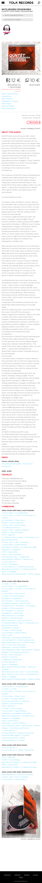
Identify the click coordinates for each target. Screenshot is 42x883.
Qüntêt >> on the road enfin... (13, 523)
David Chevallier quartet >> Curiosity (15, 735)
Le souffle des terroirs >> (11, 528)
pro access (33, 122)
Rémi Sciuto (6, 104)
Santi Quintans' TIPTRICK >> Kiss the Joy (17, 559)
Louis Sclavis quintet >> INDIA (13, 738)
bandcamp (7, 875)
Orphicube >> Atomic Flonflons (14, 647)
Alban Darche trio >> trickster (13, 616)
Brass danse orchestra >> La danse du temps (19, 569)
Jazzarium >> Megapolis (11, 550)
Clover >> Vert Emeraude (11, 554)
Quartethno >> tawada (10, 628)
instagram (17, 875)
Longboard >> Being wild (12, 660)
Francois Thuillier (8, 106)
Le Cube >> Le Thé (9, 584)
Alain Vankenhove (9, 108)
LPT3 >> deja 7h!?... (9, 535)
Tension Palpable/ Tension (13, 15)
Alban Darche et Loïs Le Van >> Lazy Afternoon (20, 674)
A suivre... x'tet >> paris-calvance (14, 525)
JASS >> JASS (7, 635)
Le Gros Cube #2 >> (9, 562)
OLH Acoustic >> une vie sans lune (15, 601)
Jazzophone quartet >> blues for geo (16, 603)
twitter (21, 877)
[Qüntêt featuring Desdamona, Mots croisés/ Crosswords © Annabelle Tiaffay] (21, 58)
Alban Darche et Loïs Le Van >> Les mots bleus (20, 672)
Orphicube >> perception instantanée (16, 638)
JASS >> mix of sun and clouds (13, 645)
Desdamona (6, 96)
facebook (26, 875)
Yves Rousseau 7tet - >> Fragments (15, 557)
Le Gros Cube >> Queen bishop (14, 545)
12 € (11, 85)
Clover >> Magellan (9, 572)
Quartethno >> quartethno (12, 598)
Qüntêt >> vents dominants (12, 532)
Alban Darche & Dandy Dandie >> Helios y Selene (21, 574)
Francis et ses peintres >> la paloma (15, 701)
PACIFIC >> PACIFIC (10, 657)
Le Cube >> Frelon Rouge (12, 630)
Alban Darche (7, 99)
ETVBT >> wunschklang (11, 760)
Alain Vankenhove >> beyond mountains (17, 774)
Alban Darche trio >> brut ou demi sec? (17, 620)
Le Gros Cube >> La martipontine (15, 513)
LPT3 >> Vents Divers (10, 552)
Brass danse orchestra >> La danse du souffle (19, 547)
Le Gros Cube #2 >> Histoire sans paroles (18, 567)
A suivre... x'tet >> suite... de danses (15, 542)
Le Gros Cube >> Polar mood (13, 520)
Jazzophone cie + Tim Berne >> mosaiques (18, 606)
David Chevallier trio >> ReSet (13, 740)
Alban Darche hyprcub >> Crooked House (18, 642)
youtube (35, 875)
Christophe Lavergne (10, 101)
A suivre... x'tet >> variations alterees (15, 530)
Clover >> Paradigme (10, 564)
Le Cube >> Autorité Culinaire (13, 596)
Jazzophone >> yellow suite (12, 613)
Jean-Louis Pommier (10, 94)
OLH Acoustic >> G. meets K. (13, 611)
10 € (34, 82)
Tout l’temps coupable (12, 19)
